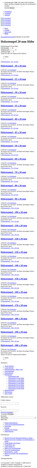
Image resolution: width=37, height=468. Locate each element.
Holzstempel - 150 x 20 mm (14, 278)
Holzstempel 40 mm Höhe (16, 387)
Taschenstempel (9, 371)
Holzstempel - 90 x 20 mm (13, 199)
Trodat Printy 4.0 (10, 445)
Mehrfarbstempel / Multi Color (14, 369)
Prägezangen (8, 392)
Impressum (8, 32)
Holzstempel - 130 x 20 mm (14, 252)
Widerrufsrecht (9, 431)
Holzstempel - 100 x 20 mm (14, 212)
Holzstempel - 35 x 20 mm (13, 105)
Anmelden (10, 414)
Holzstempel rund (13, 376)
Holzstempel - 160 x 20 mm (14, 292)
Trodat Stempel (9, 366)
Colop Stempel (9, 368)
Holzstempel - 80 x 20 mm (13, 185)
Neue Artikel (8, 393)
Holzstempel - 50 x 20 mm (13, 145)
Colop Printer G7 (10, 446)
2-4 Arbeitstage (11, 70)
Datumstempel (9, 373)
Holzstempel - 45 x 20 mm (13, 132)
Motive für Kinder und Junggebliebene (16, 453)
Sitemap (7, 455)
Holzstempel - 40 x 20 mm (13, 119)
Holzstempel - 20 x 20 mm (13, 66)
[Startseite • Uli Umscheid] (6, 18)
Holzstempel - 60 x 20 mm (13, 159)
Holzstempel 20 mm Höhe (16, 381)
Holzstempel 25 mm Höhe (16, 383)
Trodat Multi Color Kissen (12, 443)
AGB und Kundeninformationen (14, 424)
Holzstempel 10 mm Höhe (16, 378)
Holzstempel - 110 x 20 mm (14, 225)
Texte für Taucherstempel (12, 450)
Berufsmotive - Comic (11, 452)
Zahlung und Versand (11, 430)
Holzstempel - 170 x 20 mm (14, 305)
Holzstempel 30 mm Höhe (16, 385)
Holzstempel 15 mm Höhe (16, 380)
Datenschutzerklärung (11, 423)
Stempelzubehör (9, 390)
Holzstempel (8, 374)
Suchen (12, 8)
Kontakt (7, 30)
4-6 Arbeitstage (11, 229)
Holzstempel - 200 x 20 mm (14, 345)
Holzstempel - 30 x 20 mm (13, 92)
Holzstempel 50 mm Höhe (16, 388)
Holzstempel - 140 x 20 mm (14, 265)
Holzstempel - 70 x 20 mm (13, 172)
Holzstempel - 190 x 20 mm (14, 332)
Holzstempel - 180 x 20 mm (14, 318)
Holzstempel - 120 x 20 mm (14, 238)
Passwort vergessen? (7, 412)
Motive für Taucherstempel (13, 448)
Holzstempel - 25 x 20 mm (13, 79)
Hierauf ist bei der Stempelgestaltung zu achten (19, 438)
